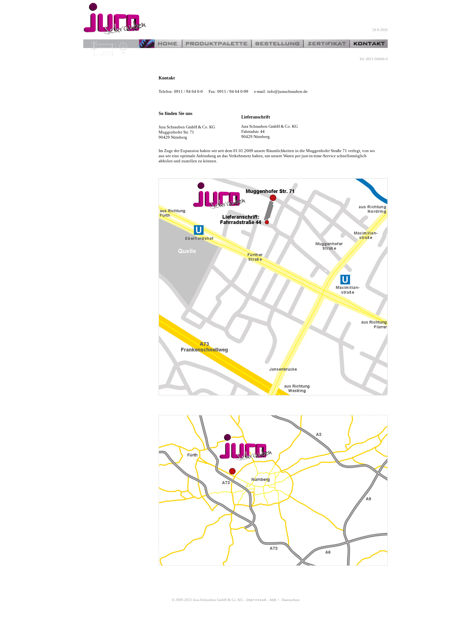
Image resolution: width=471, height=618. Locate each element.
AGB (272, 600)
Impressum (256, 600)
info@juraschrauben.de (287, 91)
